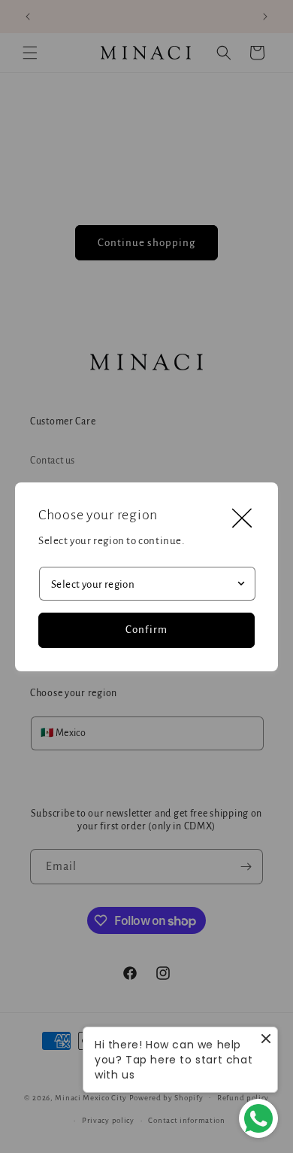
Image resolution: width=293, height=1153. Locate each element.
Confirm (146, 629)
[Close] (241, 518)
